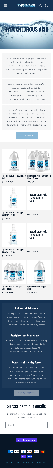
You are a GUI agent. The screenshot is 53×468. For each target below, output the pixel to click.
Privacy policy (42, 462)
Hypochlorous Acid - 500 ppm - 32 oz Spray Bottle (13, 251)
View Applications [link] (26, 392)
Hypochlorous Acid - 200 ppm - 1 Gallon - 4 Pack (39, 177)
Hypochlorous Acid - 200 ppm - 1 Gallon (14, 177)
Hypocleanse (15, 462)
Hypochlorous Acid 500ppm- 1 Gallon (38, 288)
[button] (5, 5)
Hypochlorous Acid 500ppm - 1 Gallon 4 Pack (13, 288)
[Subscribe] (44, 425)
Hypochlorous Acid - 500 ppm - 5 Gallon (38, 234)
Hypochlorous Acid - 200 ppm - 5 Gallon (38, 197)
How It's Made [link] (26, 135)
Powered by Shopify (28, 462)
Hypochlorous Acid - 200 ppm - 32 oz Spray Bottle (13, 214)
